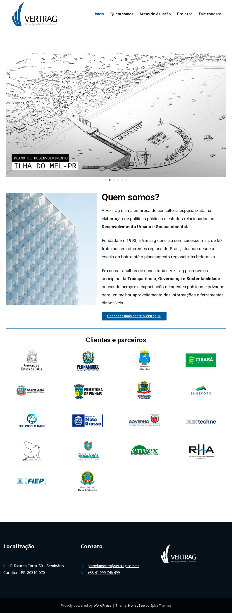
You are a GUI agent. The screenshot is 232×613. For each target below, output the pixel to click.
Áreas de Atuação (155, 13)
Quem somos (121, 13)
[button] (105, 180)
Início (99, 13)
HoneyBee (136, 605)
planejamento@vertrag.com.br (113, 565)
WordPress (103, 605)
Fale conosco (210, 13)
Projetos (185, 13)
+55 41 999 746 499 (103, 572)
